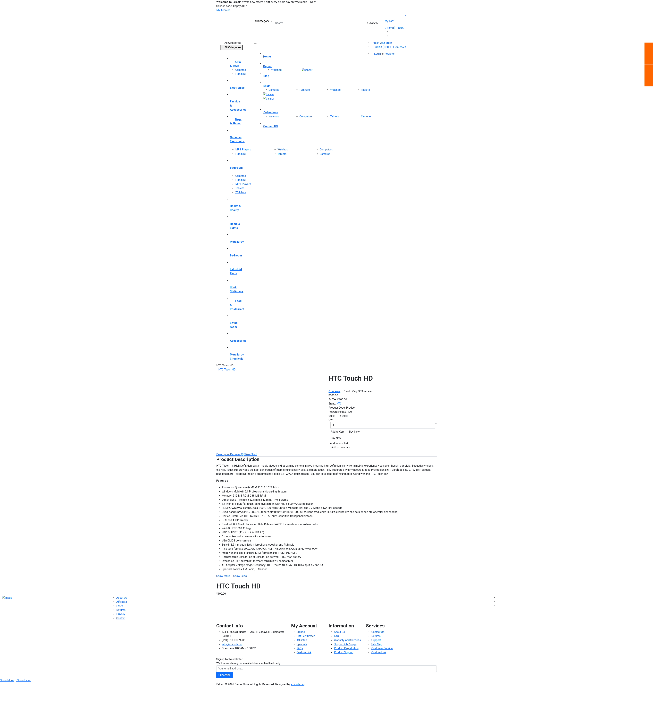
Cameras (240, 69)
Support (376, 640)
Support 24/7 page (345, 644)
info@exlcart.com (232, 644)
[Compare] (391, 32)
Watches (240, 192)
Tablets (239, 188)
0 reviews (334, 391)
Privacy (120, 614)
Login (377, 53)
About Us (121, 597)
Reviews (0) (237, 454)
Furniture (240, 74)
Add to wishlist (338, 443)
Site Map (376, 644)
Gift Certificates (306, 636)
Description (223, 454)
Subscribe (225, 675)
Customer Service (382, 648)
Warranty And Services (347, 640)
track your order (382, 42)
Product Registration (346, 648)
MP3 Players (243, 149)
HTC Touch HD (227, 369)
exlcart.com (297, 684)
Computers (306, 116)
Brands (301, 632)
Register (389, 53)
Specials (302, 644)
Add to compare (340, 447)
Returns (120, 610)
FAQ (336, 636)
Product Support (343, 652)
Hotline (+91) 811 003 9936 (389, 46)
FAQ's (119, 606)
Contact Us (377, 632)
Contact (120, 618)
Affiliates (121, 601)
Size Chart (250, 454)
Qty (331, 420)
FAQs (300, 648)
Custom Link (304, 652)
